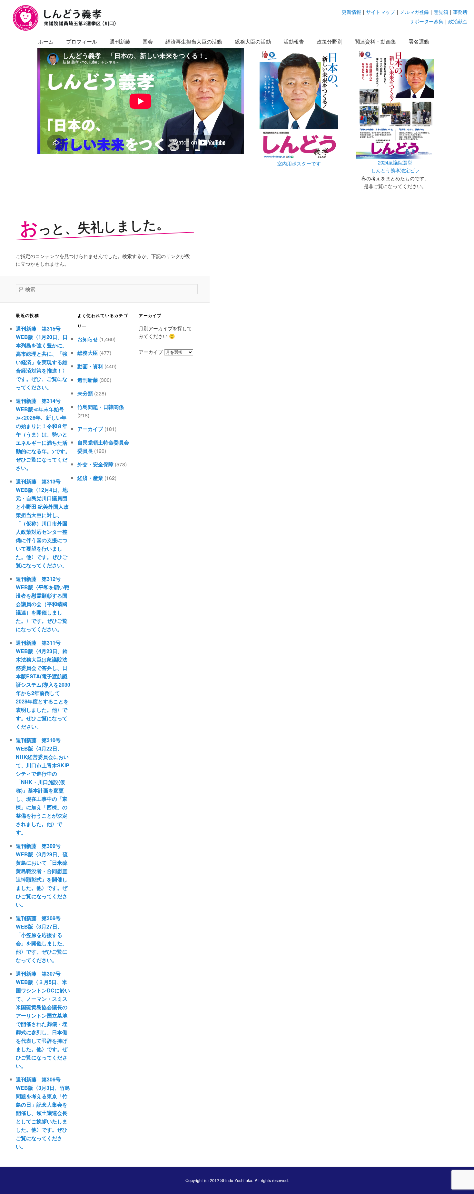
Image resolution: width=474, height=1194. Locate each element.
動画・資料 (90, 366)
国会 (148, 41)
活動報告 (293, 41)
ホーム (46, 41)
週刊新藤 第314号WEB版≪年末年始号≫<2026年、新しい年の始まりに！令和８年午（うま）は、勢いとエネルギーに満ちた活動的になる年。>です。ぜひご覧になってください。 (43, 434)
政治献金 (458, 21)
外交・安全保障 (95, 464)
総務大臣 (87, 352)
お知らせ (87, 339)
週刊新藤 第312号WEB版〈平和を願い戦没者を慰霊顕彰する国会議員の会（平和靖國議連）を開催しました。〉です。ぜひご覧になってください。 (42, 604)
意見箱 (441, 11)
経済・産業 (90, 478)
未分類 (85, 393)
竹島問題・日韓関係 (100, 407)
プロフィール (81, 41)
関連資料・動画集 (375, 41)
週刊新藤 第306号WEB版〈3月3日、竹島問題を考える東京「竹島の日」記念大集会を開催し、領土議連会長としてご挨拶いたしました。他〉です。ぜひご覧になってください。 (43, 1113)
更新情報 (351, 11)
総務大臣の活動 (253, 41)
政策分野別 (329, 41)
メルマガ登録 (414, 11)
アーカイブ (90, 429)
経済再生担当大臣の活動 (193, 41)
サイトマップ (380, 11)
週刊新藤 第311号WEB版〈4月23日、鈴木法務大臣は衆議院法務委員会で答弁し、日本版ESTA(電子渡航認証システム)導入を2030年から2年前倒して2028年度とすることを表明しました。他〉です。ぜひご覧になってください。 (43, 684)
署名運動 (419, 41)
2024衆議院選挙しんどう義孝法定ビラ (395, 166)
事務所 (460, 11)
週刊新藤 (120, 41)
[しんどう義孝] (67, 29)
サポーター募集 (426, 21)
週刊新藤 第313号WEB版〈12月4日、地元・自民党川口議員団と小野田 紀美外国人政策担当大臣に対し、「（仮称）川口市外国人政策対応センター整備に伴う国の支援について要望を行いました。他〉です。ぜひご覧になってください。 (42, 523)
